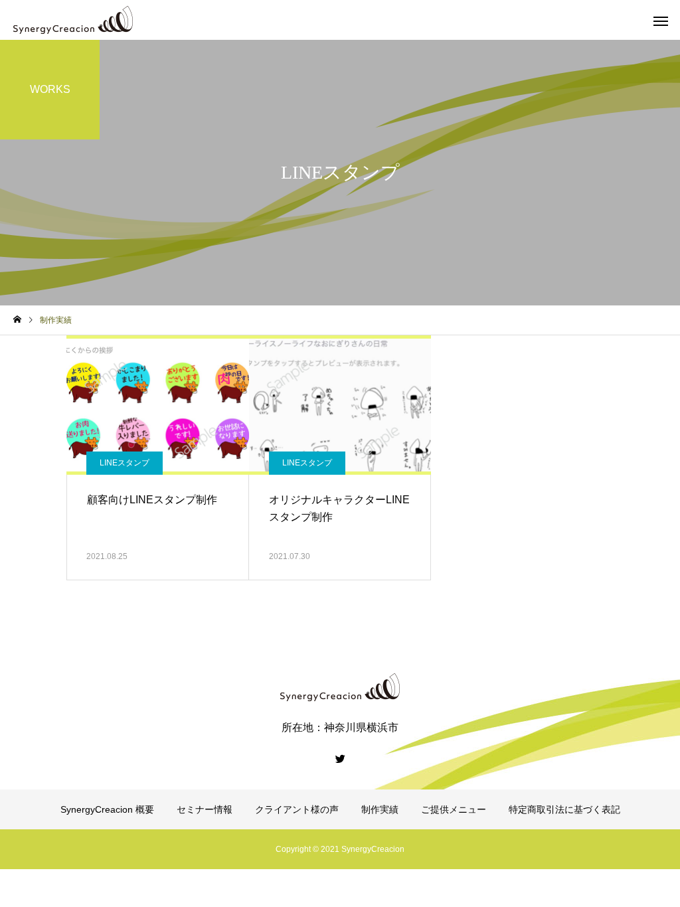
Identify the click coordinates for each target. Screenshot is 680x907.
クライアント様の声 (297, 809)
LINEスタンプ (124, 462)
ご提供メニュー (453, 809)
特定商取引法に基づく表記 (564, 809)
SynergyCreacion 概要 (107, 809)
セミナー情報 (204, 809)
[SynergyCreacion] (73, 20)
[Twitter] (340, 758)
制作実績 (379, 809)
